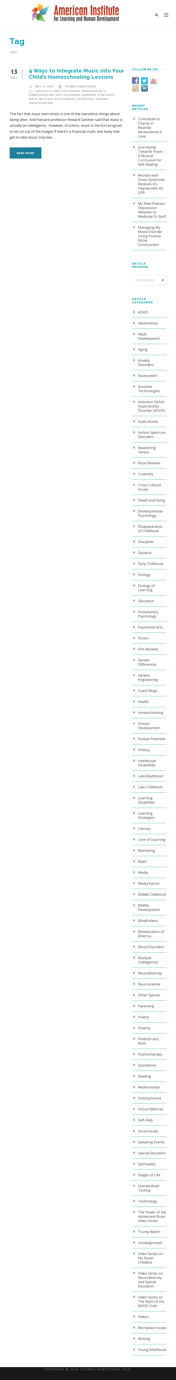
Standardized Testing (148, 1188)
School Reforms (150, 1109)
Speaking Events (151, 1142)
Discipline (145, 541)
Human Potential (151, 738)
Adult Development (149, 336)
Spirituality (146, 1164)
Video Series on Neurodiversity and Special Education (150, 1280)
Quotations (147, 1065)
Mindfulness (148, 920)
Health (143, 701)
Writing (144, 1338)
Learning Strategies (98, 94)
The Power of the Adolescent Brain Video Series (152, 1216)
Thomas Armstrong (80, 86)
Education (146, 601)
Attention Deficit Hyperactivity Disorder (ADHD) (151, 406)
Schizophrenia (149, 1098)
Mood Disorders (151, 947)
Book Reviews (149, 463)
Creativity (43, 91)
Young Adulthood (152, 1349)
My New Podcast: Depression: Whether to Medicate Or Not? (152, 210)
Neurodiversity (150, 973)
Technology (147, 1201)
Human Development (149, 725)
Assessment (147, 375)
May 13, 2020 (44, 86)
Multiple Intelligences (57, 98)
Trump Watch (149, 1231)
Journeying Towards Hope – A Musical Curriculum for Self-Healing (151, 156)
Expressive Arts (93, 91)
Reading (102, 98)
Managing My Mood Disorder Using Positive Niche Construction (150, 236)
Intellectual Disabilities (147, 762)
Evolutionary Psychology (148, 614)
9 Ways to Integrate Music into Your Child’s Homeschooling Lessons (76, 74)
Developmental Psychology (150, 513)
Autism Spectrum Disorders (151, 434)
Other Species (149, 995)
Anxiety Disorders (146, 362)
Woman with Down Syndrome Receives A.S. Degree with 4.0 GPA (151, 184)
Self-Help (145, 1120)
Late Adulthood (150, 776)
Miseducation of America (151, 933)
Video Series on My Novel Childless (150, 1258)
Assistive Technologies (149, 388)
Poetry (143, 1017)
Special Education (152, 1153)
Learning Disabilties (146, 800)
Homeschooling (41, 94)
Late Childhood (68, 94)
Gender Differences (147, 662)
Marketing (146, 850)
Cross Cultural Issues (149, 487)
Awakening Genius (147, 449)
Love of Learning (151, 839)
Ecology (144, 574)
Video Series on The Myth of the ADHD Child (151, 1301)
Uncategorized (41, 103)
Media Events (148, 883)
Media (143, 872)
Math (33, 98)
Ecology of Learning (146, 587)
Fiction (143, 638)
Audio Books (148, 421)
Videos (143, 1316)
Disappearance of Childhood (150, 528)
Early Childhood (66, 91)
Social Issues (148, 1131)
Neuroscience (149, 984)
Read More (25, 153)
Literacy (144, 828)
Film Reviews (148, 649)
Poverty (144, 1028)
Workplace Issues (152, 1327)
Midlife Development (149, 907)
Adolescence (148, 323)
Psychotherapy (150, 1054)
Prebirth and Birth (148, 1041)
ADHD (143, 312)
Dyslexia (144, 552)
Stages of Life (149, 1175)
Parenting (85, 98)
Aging (142, 349)
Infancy (144, 749)
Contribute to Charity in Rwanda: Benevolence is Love (150, 128)
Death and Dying (151, 500)
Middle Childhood (152, 894)
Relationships (149, 1087)
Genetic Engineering (148, 677)
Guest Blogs (148, 690)
